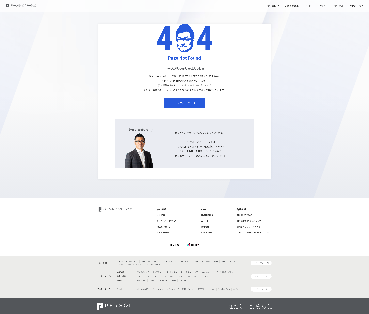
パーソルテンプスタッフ (150, 262)
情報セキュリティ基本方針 (249, 226)
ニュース (205, 221)
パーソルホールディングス (127, 262)
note (201, 146)
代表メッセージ (164, 226)
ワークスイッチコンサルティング (166, 289)
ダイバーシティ (164, 232)
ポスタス (211, 289)
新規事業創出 (292, 6)
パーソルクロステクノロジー (206, 262)
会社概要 (161, 215)
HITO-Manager (187, 289)
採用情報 (339, 6)
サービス (309, 6)
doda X (205, 276)
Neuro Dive (164, 281)
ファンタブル (172, 272)
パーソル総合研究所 (152, 264)
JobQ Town (183, 281)
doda (138, 276)
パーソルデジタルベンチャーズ (129, 264)
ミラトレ (152, 281)
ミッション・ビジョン (167, 221)
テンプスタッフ (143, 272)
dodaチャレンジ (193, 276)
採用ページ (185, 155)
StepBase (236, 289)
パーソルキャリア (228, 262)
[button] (273, 6)
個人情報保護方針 (245, 215)
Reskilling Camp (224, 289)
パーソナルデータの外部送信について (254, 232)
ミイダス (180, 276)
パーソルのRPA (143, 289)
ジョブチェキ (158, 272)
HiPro (174, 281)
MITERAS (200, 289)
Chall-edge (205, 272)
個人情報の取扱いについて (249, 221)
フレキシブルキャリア (189, 272)
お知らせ (324, 6)
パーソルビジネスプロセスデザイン (178, 262)
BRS (171, 276)
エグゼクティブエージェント (155, 276)
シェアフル (141, 281)
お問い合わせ (356, 6)
